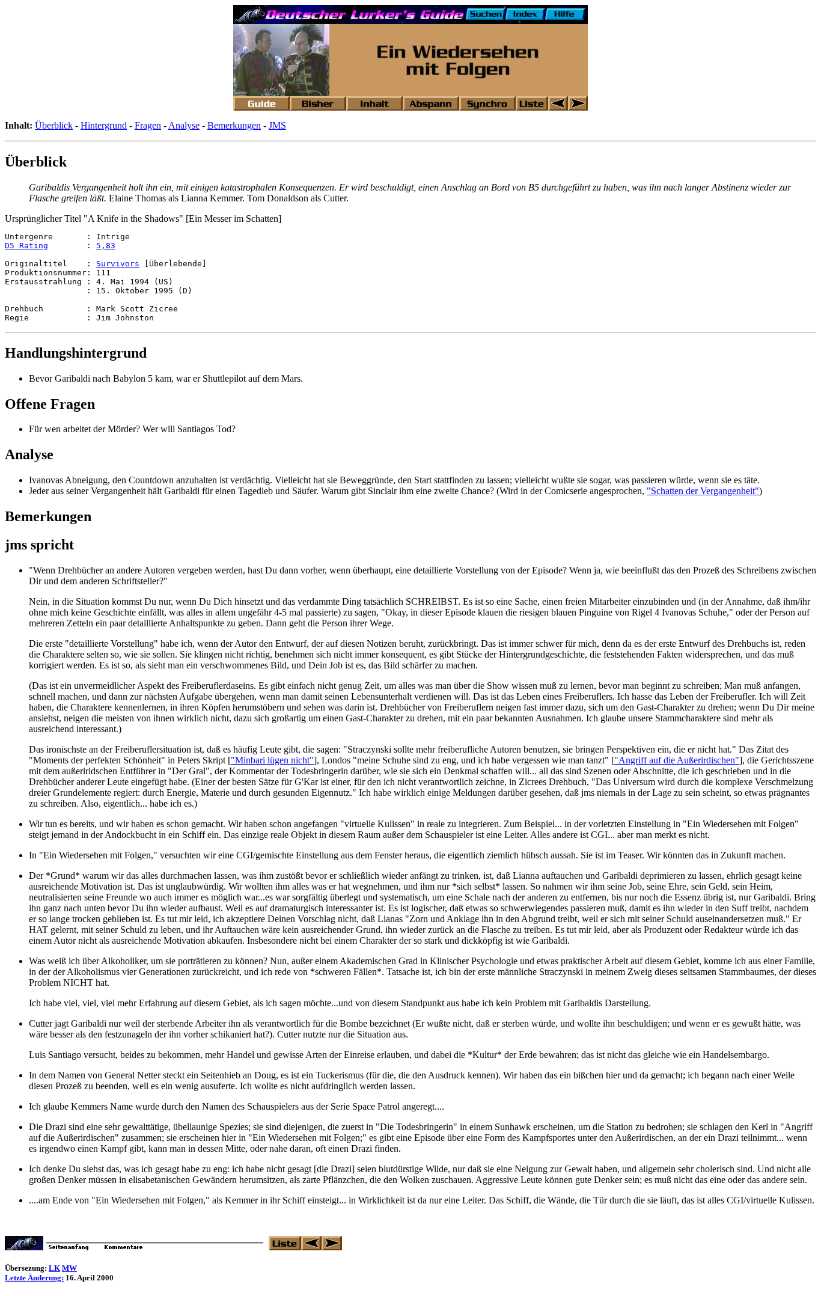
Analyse (184, 125)
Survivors (117, 263)
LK (54, 1268)
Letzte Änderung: (34, 1277)
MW (69, 1268)
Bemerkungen (234, 125)
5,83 (105, 245)
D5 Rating (26, 245)
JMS (277, 125)
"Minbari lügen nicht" (272, 760)
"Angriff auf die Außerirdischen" (676, 760)
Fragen (148, 125)
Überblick (54, 125)
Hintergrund (104, 125)
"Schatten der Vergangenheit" (703, 491)
